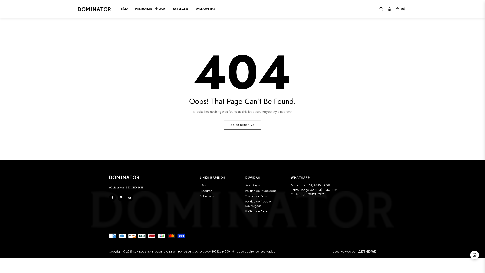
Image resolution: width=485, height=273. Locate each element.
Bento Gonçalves (302, 190)
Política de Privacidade (261, 191)
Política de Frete (256, 211)
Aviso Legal (252, 185)
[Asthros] (367, 251)
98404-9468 (322, 185)
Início (203, 185)
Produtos (206, 191)
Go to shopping (242, 125)
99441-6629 (330, 190)
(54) (310, 185)
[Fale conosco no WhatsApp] (474, 255)
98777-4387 (316, 194)
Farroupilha (298, 185)
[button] (381, 9)
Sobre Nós (207, 196)
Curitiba (296, 194)
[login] (389, 9)
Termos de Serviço (258, 196)
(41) (305, 194)
